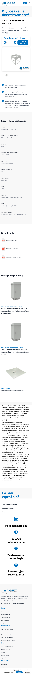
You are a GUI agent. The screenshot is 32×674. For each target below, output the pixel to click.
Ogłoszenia (4, 664)
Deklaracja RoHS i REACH (13, 257)
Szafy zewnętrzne (5, 614)
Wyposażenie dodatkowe (7, 658)
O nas (4, 512)
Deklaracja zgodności (12, 248)
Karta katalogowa (11, 240)
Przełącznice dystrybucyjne (8, 640)
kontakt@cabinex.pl (19, 603)
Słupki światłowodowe (7, 646)
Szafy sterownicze (5, 617)
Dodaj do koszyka (23, 42)
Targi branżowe (5, 667)
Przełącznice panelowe (7, 629)
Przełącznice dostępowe (7, 637)
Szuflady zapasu (5, 655)
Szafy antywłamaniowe (7, 623)
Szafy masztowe (5, 620)
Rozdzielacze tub (5, 649)
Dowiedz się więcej (9, 672)
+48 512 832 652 (7, 603)
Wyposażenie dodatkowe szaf (15, 13)
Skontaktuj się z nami (9, 508)
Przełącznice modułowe (7, 632)
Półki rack (3, 652)
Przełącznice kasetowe (7, 634)
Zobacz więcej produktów (10, 504)
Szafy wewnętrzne (6, 611)
